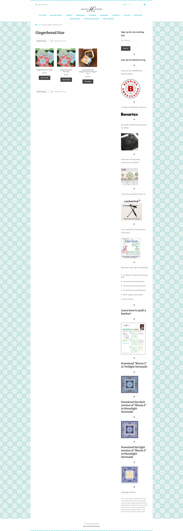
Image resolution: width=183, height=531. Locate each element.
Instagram (104, 15)
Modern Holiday (128, 299)
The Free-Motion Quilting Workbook (134, 290)
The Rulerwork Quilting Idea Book (133, 281)
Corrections (75, 19)
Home (39, 24)
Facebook (92, 15)
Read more (87, 81)
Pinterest (116, 15)
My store (42, 15)
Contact (69, 15)
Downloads (80, 15)
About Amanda (108, 19)
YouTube (127, 15)
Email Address (125, 40)
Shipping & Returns (91, 19)
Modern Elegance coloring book (133, 295)
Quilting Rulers (56, 15)
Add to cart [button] (44, 77)
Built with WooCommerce (91, 526)
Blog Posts (138, 15)
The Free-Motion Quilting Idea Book (134, 286)
